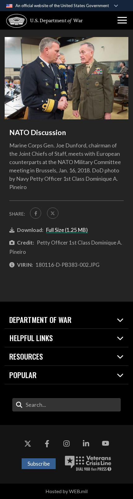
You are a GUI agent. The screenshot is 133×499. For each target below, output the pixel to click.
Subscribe (39, 463)
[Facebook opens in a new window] (47, 443)
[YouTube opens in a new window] (105, 443)
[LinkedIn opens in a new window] (86, 443)
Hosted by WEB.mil (66, 491)
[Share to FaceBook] (35, 213)
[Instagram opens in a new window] (66, 443)
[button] (122, 20)
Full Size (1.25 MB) (67, 230)
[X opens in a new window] (27, 443)
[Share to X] (52, 213)
